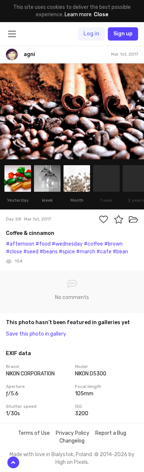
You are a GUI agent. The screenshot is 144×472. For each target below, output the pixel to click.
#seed (30, 252)
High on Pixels (71, 462)
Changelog (72, 441)
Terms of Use (34, 433)
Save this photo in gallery (36, 334)
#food (43, 244)
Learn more (78, 14)
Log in (91, 34)
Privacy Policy (72, 433)
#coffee (93, 244)
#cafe (104, 252)
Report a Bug (110, 433)
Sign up (123, 34)
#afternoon (20, 244)
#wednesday (67, 244)
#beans (49, 252)
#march (85, 252)
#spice (67, 252)
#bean (120, 252)
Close (101, 14)
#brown (113, 244)
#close (14, 252)
